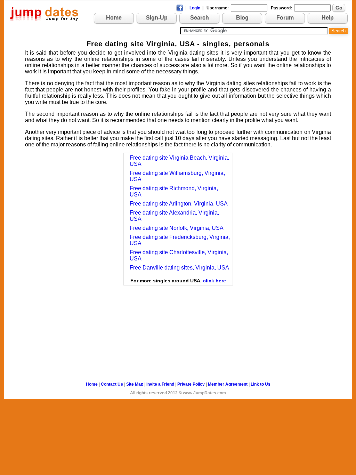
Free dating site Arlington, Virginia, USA (179, 204)
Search (199, 18)
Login (194, 8)
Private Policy (191, 384)
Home (114, 18)
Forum (285, 18)
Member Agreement (228, 384)
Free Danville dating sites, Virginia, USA (179, 268)
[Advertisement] (178, 320)
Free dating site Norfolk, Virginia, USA (177, 228)
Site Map (134, 384)
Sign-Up (157, 18)
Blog (242, 18)
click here (214, 280)
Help (328, 18)
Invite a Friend (160, 384)
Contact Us (112, 384)
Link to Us (260, 384)
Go (338, 7)
